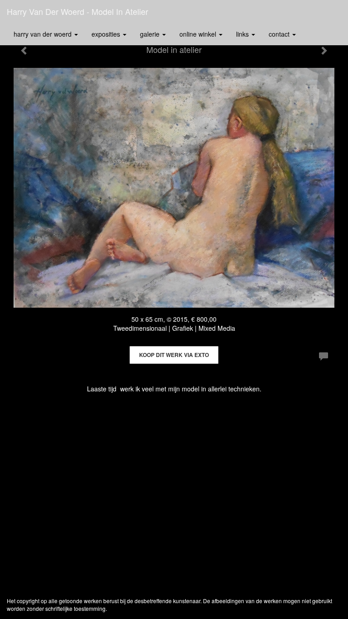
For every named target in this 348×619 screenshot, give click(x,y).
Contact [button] (280, 33)
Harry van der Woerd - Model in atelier (77, 11)
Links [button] (243, 33)
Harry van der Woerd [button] (43, 33)
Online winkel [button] (198, 33)
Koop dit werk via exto (174, 355)
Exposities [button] (107, 33)
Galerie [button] (150, 33)
